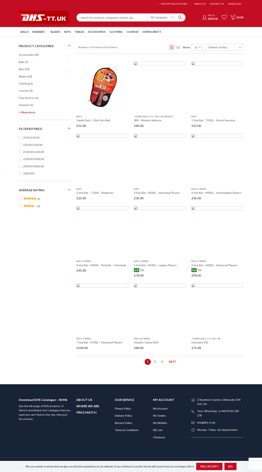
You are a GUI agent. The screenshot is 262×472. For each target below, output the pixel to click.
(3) (31, 206)
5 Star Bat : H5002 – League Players (155, 265)
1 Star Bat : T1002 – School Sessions (213, 120)
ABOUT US (84, 399)
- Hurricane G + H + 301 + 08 (148, 116)
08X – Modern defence (147, 120)
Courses (24, 90)
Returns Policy (123, 422)
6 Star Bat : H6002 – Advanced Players (214, 265)
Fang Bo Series (142, 338)
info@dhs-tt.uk (206, 422)
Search (180, 17)
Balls (21, 62)
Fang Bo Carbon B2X (146, 342)
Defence (168, 116)
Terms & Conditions (127, 430)
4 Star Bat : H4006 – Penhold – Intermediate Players (107, 265)
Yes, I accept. (209, 466)
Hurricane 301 (199, 342)
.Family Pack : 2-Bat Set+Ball (93, 120)
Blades (23, 76)
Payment (24, 105)
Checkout (159, 437)
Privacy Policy (123, 408)
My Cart (158, 430)
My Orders (159, 415)
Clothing (24, 83)
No (230, 466)
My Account (160, 408)
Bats (79, 116)
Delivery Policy (123, 415)
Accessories (26, 54)
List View (178, 47)
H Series (202, 189)
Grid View (172, 47)
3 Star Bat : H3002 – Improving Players (157, 192)
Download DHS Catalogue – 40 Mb (43, 399)
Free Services (27, 97)
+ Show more (27, 112)
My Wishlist (160, 422)
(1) (31, 199)
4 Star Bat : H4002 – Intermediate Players (216, 192)
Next (172, 361)
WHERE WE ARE (87, 406)
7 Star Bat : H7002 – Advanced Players (99, 342)
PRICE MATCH (86, 412)
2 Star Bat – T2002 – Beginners (95, 192)
